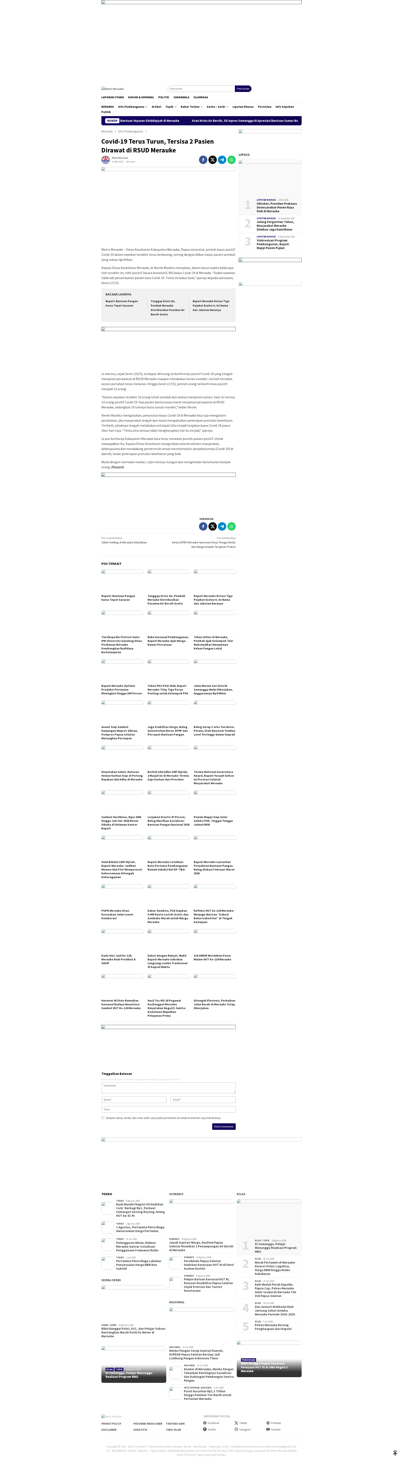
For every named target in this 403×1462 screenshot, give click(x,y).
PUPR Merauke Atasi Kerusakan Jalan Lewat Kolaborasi (117, 914)
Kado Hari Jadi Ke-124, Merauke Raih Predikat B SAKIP (118, 959)
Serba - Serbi (108, 1325)
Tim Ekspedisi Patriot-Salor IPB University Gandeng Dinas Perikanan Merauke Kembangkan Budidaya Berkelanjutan (121, 644)
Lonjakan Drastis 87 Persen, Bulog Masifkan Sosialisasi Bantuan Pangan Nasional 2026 (169, 820)
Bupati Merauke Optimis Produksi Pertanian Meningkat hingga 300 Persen (121, 689)
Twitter (243, 1423)
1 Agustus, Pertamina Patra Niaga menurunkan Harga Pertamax (140, 1229)
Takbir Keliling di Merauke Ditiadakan (124, 540)
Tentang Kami (175, 1423)
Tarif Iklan (173, 1430)
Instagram (245, 1429)
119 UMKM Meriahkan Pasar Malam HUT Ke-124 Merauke (212, 957)
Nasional (176, 1302)
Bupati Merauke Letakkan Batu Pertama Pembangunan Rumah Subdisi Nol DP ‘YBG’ (168, 865)
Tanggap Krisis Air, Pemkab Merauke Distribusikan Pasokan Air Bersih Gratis (166, 599)
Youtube (275, 1429)
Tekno (120, 1200)
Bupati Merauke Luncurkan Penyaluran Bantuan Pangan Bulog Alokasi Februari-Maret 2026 (214, 867)
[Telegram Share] (222, 160)
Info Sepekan (192, 1387)
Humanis (176, 1194)
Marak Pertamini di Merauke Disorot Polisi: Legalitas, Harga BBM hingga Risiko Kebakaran (275, 1268)
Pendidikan (248, 1359)
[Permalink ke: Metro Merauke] (105, 159)
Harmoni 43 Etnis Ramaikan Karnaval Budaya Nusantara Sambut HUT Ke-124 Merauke (121, 1004)
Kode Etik (140, 1430)
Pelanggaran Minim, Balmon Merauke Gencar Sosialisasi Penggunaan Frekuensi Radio (137, 1246)
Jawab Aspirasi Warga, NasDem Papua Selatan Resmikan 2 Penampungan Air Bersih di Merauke (201, 1246)
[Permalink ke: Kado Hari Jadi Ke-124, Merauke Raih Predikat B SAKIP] (122, 941)
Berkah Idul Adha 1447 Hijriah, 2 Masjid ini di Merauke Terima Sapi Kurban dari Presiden (168, 775)
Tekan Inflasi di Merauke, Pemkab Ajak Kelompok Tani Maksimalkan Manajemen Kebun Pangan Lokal (213, 642)
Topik (119, 1369)
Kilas (109, 1369)
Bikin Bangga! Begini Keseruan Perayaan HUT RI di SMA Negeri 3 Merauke (264, 1367)
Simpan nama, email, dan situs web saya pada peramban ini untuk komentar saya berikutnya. (163, 1118)
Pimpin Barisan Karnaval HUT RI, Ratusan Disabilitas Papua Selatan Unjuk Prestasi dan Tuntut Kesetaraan (208, 1285)
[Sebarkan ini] (203, 160)
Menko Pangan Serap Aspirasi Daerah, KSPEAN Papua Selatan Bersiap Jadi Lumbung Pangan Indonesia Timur (196, 1354)
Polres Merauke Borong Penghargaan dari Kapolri (273, 1327)
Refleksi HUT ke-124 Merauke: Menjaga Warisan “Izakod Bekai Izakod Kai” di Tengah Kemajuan (214, 916)
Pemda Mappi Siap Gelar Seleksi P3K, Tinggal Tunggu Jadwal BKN (213, 820)
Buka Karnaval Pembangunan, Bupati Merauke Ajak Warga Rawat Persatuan (168, 640)
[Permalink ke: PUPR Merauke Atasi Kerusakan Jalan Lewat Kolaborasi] (122, 896)
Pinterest (276, 1423)
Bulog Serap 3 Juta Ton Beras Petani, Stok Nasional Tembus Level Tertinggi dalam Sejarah (214, 730)
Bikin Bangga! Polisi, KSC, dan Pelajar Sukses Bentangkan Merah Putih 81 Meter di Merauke (133, 1332)
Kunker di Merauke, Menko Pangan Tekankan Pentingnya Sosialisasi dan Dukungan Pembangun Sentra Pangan (209, 1374)
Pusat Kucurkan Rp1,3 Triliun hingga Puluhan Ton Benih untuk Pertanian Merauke (207, 1395)
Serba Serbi (111, 1280)
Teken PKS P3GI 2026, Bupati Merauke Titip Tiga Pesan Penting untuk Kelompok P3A (168, 689)
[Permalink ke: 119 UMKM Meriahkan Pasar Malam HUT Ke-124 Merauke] (215, 941)
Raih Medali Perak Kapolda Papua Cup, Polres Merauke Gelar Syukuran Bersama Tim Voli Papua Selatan (275, 1290)
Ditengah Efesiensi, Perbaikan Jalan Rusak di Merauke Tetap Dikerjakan (214, 1004)
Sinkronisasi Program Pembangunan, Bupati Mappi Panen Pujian (273, 244)
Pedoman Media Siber (147, 1423)
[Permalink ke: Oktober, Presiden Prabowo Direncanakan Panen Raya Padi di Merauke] (270, 177)
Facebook (213, 1423)
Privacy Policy (111, 1423)
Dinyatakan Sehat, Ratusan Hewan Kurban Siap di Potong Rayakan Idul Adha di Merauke (122, 775)
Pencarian (243, 88)
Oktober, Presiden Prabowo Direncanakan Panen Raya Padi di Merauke (277, 207)
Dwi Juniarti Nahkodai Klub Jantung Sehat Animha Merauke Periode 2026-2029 (275, 1310)
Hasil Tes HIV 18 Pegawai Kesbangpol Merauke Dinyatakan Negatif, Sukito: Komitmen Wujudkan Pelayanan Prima (167, 1008)
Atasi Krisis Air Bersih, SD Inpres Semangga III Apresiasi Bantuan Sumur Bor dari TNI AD (215, 121)
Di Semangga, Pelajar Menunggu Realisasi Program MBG (129, 1375)
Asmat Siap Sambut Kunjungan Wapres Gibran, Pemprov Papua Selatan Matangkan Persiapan (119, 732)
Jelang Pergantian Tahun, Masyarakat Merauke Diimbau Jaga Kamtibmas (275, 226)
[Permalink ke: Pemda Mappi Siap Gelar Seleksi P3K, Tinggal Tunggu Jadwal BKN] (215, 802)
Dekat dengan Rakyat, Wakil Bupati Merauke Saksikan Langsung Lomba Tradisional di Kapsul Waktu (167, 961)
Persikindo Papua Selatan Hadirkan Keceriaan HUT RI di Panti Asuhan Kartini (209, 1265)
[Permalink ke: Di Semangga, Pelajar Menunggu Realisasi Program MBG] (133, 1364)
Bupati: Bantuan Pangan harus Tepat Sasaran (118, 598)
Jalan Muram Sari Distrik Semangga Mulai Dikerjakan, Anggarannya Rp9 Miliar (213, 689)
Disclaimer (108, 1430)
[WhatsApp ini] (231, 160)
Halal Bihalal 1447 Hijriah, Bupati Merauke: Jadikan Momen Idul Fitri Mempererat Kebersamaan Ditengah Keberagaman (121, 869)
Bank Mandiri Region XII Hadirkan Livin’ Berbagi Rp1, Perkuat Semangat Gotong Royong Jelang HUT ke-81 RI (140, 1210)
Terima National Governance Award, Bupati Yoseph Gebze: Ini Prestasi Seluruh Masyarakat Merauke (214, 777)
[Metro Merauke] (112, 88)
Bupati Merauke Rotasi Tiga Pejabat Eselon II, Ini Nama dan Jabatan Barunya (211, 305)
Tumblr (212, 1429)
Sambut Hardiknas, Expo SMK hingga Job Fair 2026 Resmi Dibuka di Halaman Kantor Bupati (121, 822)
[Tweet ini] (212, 160)
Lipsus (244, 155)
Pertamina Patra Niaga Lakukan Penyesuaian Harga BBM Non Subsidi (138, 1265)
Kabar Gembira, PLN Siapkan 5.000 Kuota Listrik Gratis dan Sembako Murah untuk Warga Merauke (168, 916)
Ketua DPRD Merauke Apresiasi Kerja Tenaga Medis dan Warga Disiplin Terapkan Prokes (204, 542)
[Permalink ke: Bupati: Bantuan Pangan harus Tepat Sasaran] (122, 581)
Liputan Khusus (266, 200)
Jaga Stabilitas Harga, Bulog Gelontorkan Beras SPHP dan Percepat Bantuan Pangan (168, 730)
